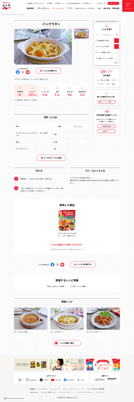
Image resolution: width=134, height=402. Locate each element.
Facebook (71, 380)
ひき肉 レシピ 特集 (78, 286)
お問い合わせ (113, 3)
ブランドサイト (43, 389)
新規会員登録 (107, 126)
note (82, 380)
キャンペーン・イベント (77, 389)
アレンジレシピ (11, 14)
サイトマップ (100, 392)
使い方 (116, 62)
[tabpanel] (43, 47)
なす (108, 84)
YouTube (58, 380)
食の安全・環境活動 (98, 389)
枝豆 (113, 84)
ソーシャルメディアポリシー (84, 392)
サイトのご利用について (48, 392)
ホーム (3, 14)
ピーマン (101, 84)
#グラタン (18, 105)
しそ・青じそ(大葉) (103, 80)
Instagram (33, 380)
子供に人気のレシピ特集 (55, 286)
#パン (28, 105)
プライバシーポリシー (66, 392)
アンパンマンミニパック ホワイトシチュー (66, 249)
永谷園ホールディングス (34, 3)
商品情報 (32, 389)
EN (101, 3)
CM (88, 389)
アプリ (65, 389)
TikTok (46, 380)
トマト (114, 80)
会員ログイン (107, 131)
